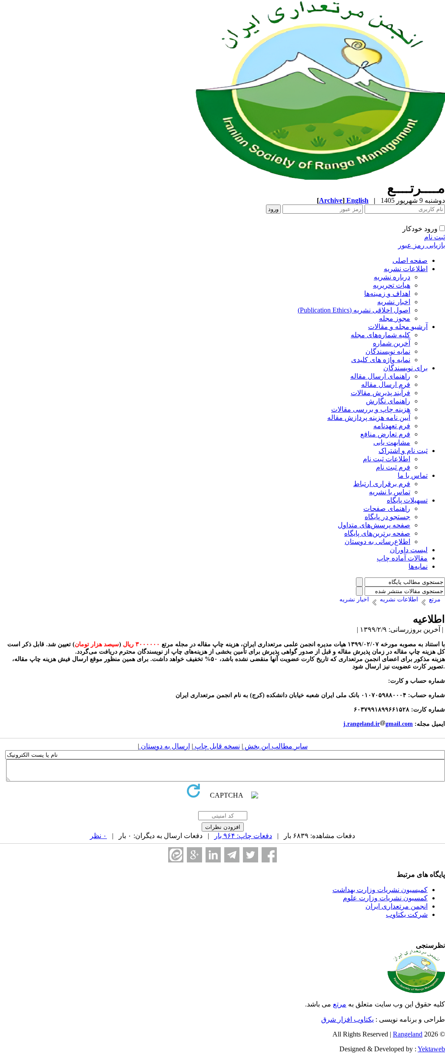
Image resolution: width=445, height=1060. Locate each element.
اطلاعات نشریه (406, 268)
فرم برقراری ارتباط (381, 483)
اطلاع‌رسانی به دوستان (377, 541)
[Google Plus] (194, 854)
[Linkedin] (213, 854)
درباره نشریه (392, 277)
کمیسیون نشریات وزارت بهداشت (380, 889)
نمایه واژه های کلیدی (380, 359)
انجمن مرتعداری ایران (396, 906)
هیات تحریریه (391, 285)
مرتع (339, 1004)
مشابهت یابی (391, 442)
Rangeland (407, 1034)
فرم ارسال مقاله (385, 384)
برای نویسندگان (405, 368)
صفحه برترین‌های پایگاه (377, 533)
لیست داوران (409, 549)
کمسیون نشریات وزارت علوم (385, 898)
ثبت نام (434, 237)
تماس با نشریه (389, 492)
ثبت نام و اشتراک (403, 450)
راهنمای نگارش (388, 401)
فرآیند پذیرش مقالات (380, 392)
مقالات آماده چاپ (402, 558)
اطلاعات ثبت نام (386, 459)
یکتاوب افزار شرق (347, 1019)
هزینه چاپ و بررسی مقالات (370, 409)
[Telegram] (231, 854)
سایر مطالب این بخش (275, 746)
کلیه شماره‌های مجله (380, 335)
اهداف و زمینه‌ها (387, 293)
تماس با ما (413, 475)
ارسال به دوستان (164, 746)
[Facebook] (269, 854)
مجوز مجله (394, 318)
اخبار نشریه (393, 301)
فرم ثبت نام (393, 467)
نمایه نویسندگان (387, 351)
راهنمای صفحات (386, 508)
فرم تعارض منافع (385, 434)
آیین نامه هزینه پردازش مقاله (368, 417)
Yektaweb (431, 1049)
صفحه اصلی (410, 260)
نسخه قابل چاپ (216, 746)
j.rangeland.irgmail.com (378, 724)
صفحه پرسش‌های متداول (374, 525)
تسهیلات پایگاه (407, 500)
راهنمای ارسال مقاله (380, 376)
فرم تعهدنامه (391, 425)
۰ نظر (98, 835)
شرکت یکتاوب (407, 914)
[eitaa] (175, 854)
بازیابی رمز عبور (421, 245)
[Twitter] (250, 854)
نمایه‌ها (418, 566)
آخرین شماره (391, 343)
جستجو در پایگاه (387, 516)
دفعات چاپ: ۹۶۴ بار (243, 835)
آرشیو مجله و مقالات (398, 326)
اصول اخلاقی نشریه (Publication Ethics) (354, 310)
